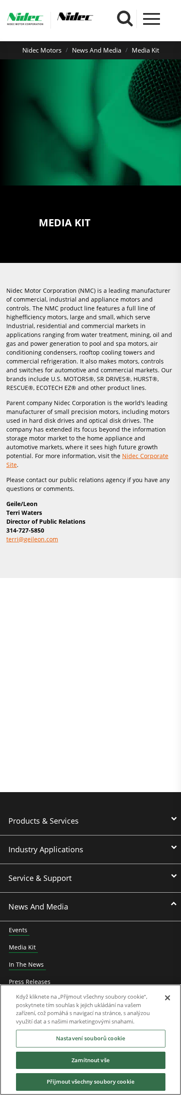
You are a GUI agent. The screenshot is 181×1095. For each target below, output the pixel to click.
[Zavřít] (167, 998)
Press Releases (30, 982)
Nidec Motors (41, 50)
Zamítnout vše (90, 1060)
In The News (26, 964)
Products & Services (43, 821)
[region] (90, 1039)
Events (18, 930)
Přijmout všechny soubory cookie (90, 1081)
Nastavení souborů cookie (90, 1038)
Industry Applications (45, 849)
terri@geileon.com (32, 539)
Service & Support (40, 878)
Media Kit (145, 50)
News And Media (96, 50)
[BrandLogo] (25, 20)
